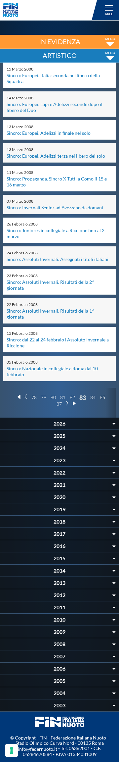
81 (62, 397)
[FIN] (51, 10)
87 (59, 404)
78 (34, 397)
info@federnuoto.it (37, 749)
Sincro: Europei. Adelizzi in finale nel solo (49, 133)
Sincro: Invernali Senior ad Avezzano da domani (55, 207)
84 (93, 397)
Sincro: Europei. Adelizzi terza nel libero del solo (56, 156)
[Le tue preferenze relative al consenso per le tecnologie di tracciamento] (11, 750)
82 (72, 397)
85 (102, 397)
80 (53, 397)
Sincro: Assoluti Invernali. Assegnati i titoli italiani (57, 259)
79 (43, 397)
